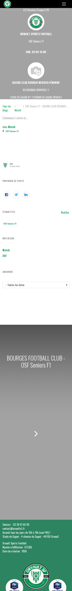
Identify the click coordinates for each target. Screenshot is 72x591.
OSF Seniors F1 (12, 131)
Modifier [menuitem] (65, 212)
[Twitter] (16, 195)
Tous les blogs (7, 108)
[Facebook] (7, 195)
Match (18, 110)
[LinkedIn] (26, 195)
